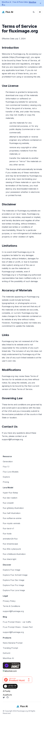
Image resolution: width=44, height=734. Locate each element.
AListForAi (7, 695)
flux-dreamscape (10, 544)
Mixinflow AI (8, 658)
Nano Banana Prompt (12, 643)
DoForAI (6, 653)
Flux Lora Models (10, 472)
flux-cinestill (8, 503)
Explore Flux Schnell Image (15, 575)
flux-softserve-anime (12, 518)
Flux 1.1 (6, 466)
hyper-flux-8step (10, 493)
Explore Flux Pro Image (13, 585)
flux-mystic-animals (11, 523)
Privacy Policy (9, 601)
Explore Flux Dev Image (13, 580)
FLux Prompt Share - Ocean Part (18, 627)
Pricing (6, 482)
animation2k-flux (10, 539)
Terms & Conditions (11, 606)
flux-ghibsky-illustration (13, 508)
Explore (6, 477)
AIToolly (6, 691)
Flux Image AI (6, 721)
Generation (8, 461)
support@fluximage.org (13, 611)
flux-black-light (9, 559)
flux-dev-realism (10, 498)
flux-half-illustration (11, 513)
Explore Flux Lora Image (14, 590)
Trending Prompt (10, 648)
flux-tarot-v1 (8, 528)
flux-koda (7, 533)
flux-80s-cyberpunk (12, 549)
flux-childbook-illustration (14, 554)
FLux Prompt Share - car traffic (17, 622)
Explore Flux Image (11, 570)
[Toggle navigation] (40, 12)
